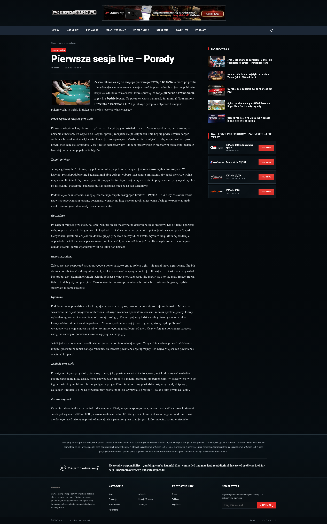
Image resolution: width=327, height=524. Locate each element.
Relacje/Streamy (115, 30)
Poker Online (141, 30)
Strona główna (57, 43)
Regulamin (176, 504)
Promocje (92, 30)
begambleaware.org (128, 470)
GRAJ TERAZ (266, 147)
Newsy (55, 30)
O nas (174, 494)
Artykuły (73, 30)
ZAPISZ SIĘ (266, 505)
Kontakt (200, 30)
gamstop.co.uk (156, 470)
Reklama (175, 499)
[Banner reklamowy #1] (164, 12)
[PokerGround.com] (74, 13)
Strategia (162, 30)
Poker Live (182, 30)
